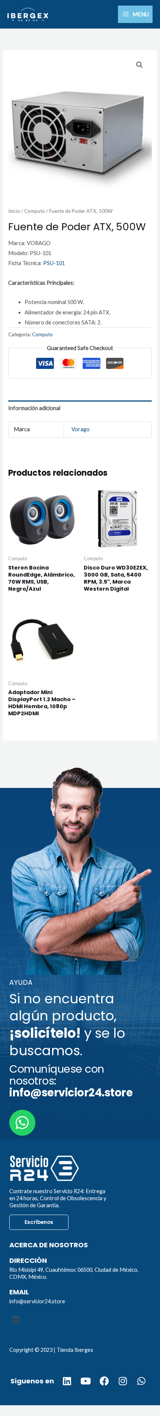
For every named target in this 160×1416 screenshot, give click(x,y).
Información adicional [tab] (34, 408)
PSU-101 (54, 263)
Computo (34, 211)
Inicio (14, 211)
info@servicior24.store (37, 1301)
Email (19, 1292)
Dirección (28, 1260)
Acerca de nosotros (48, 1245)
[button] (139, 65)
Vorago (80, 429)
